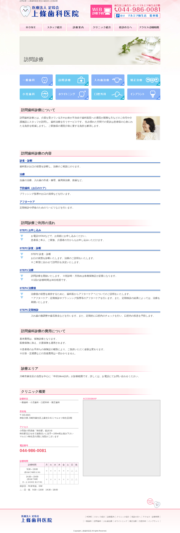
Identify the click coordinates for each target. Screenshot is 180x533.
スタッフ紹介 (99, 517)
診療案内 (110, 517)
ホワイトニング (72, 94)
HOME (89, 517)
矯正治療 (143, 80)
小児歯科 (36, 94)
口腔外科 (107, 94)
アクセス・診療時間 (151, 517)
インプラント (143, 94)
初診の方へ (136, 517)
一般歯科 (36, 80)
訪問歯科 (97, 521)
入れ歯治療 (107, 80)
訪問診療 (72, 80)
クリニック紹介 (123, 517)
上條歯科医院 (86, 531)
